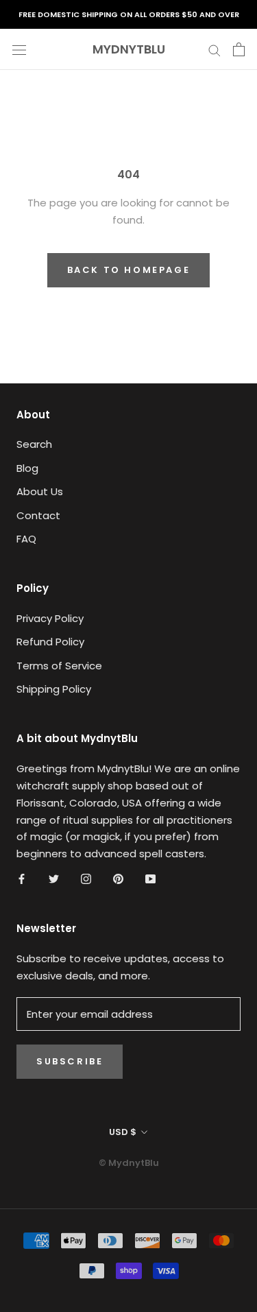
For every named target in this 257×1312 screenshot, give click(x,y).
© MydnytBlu (129, 1162)
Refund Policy (50, 641)
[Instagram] (86, 878)
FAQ (26, 539)
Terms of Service (59, 665)
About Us (39, 491)
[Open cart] (239, 49)
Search (34, 444)
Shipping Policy (53, 689)
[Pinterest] (118, 878)
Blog (27, 468)
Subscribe (69, 1061)
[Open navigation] (19, 49)
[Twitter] (54, 878)
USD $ (122, 1131)
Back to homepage (129, 269)
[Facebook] (21, 878)
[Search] (214, 49)
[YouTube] (150, 878)
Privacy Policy (50, 618)
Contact (38, 515)
